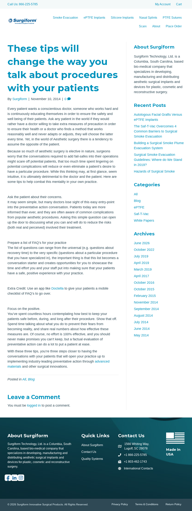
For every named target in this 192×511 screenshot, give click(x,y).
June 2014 (142, 329)
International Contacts (138, 468)
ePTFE (139, 207)
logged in (34, 405)
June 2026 (142, 243)
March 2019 (143, 269)
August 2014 (143, 315)
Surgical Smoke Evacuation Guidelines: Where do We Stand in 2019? (158, 160)
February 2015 (145, 296)
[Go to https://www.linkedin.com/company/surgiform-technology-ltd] (14, 479)
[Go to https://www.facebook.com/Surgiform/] (8, 479)
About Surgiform (92, 445)
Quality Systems (92, 458)
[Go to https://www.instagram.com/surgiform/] (21, 479)
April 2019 (141, 263)
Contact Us (88, 451)
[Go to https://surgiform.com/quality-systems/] (175, 445)
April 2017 (141, 276)
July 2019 (141, 256)
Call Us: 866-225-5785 (23, 4)
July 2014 (141, 322)
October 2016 (144, 282)
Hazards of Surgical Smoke (154, 171)
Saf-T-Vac (141, 214)
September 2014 (146, 309)
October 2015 (144, 289)
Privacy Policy (120, 504)
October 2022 (144, 250)
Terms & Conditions (146, 504)
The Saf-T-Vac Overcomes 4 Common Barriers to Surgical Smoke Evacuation (155, 131)
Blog (31, 379)
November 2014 (146, 302)
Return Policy (173, 504)
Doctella (57, 288)
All (24, 379)
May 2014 (141, 335)
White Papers (144, 220)
